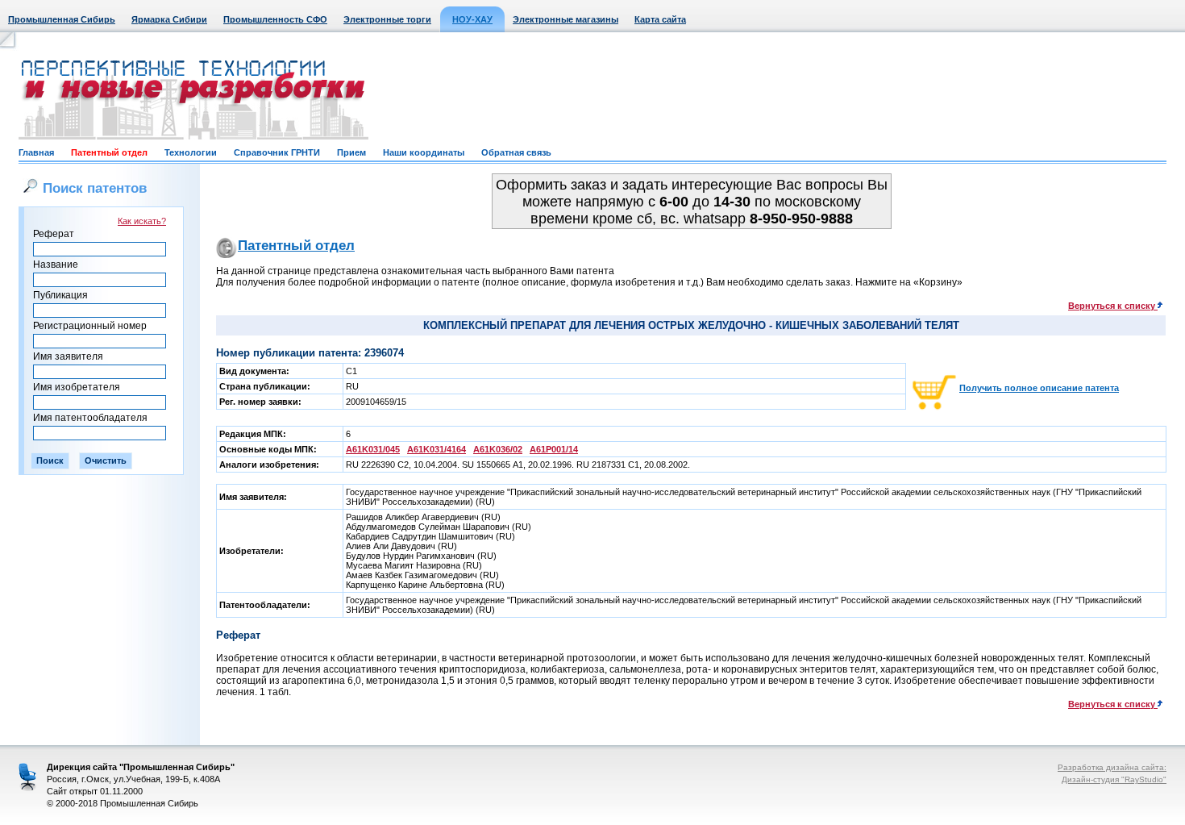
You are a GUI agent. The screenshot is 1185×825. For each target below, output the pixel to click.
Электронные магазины (565, 19)
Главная (36, 152)
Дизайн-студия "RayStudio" (1114, 779)
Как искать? (142, 221)
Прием (351, 152)
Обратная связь (516, 152)
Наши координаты (423, 152)
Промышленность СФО (275, 19)
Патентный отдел (109, 152)
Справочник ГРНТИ (277, 152)
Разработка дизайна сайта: (1112, 767)
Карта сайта (660, 19)
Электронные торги (387, 19)
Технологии (190, 152)
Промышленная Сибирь (61, 19)
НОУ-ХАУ (472, 19)
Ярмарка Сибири (169, 19)
